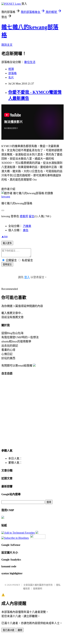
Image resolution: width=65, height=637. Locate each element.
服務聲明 (37, 588)
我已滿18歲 (8, 630)
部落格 (12, 73)
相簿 (11, 69)
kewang (5, 196)
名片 (11, 77)
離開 (20, 630)
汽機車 (27, 226)
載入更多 (7, 243)
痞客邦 (24, 216)
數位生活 (29, 62)
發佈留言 (7, 264)
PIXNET (16, 585)
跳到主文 (6, 44)
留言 (31, 216)
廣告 (25, 230)
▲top (4, 236)
